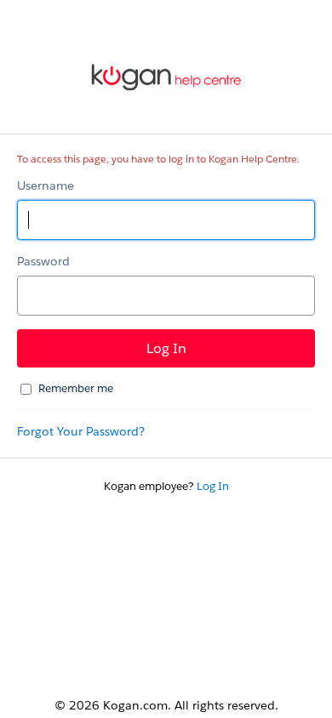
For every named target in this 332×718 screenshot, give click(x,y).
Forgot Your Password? (81, 431)
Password (43, 261)
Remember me (75, 388)
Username (45, 185)
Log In (213, 486)
